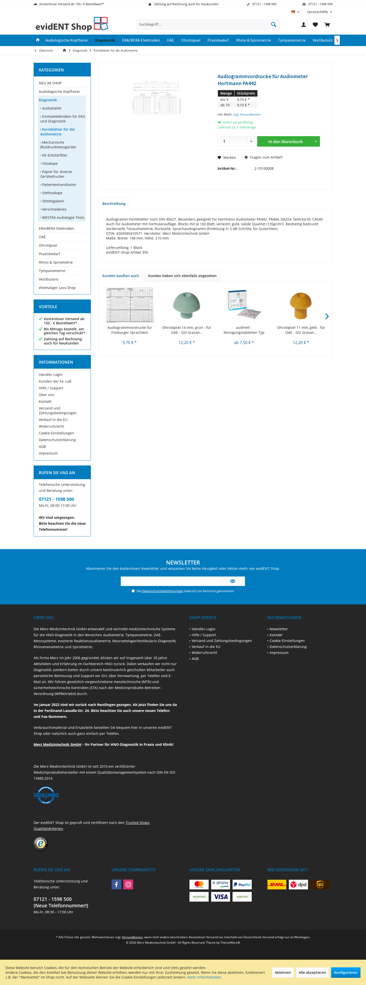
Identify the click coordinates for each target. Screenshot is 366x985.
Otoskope (49, 163)
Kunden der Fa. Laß (55, 381)
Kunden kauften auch (120, 275)
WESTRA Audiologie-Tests (62, 217)
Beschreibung (113, 203)
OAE (42, 236)
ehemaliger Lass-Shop (57, 287)
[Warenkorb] (327, 24)
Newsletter (279, 629)
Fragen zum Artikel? (266, 157)
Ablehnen (283, 972)
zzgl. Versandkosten (247, 114)
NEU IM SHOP (50, 83)
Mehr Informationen (204, 977)
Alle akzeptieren (312, 972)
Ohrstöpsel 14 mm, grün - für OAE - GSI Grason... (186, 330)
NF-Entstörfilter (54, 155)
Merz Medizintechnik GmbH (57, 744)
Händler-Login (50, 374)
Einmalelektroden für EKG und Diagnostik (62, 118)
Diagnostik (48, 100)
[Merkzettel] (315, 24)
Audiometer (51, 108)
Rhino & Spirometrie (56, 262)
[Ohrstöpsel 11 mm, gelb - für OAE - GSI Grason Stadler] (301, 305)
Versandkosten (132, 937)
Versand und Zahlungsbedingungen (58, 410)
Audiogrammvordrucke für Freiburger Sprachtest (130, 330)
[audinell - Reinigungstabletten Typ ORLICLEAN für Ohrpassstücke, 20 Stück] (244, 305)
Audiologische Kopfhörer (59, 91)
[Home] (38, 40)
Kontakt (45, 401)
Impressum (48, 453)
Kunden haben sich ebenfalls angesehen (182, 275)
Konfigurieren (346, 972)
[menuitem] (317, 12)
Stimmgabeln (52, 201)
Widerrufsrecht (51, 426)
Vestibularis (49, 279)
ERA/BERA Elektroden (56, 228)
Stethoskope (51, 192)
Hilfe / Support (51, 388)
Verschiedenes (53, 209)
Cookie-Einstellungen (56, 433)
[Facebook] (117, 884)
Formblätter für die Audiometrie (57, 131)
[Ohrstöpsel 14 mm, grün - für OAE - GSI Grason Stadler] (187, 305)
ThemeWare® (230, 942)
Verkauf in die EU (53, 419)
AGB (42, 446)
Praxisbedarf (49, 253)
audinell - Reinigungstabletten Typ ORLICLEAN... (244, 330)
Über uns (46, 394)
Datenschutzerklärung (57, 439)
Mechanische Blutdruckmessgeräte (58, 144)
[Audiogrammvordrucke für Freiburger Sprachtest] (130, 305)
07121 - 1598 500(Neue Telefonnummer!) (61, 902)
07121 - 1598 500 (56, 499)
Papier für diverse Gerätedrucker (56, 174)
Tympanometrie (52, 270)
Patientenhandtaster (58, 184)
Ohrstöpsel (48, 245)
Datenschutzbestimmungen (162, 591)
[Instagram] (128, 884)
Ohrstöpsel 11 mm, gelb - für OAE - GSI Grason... (301, 330)
